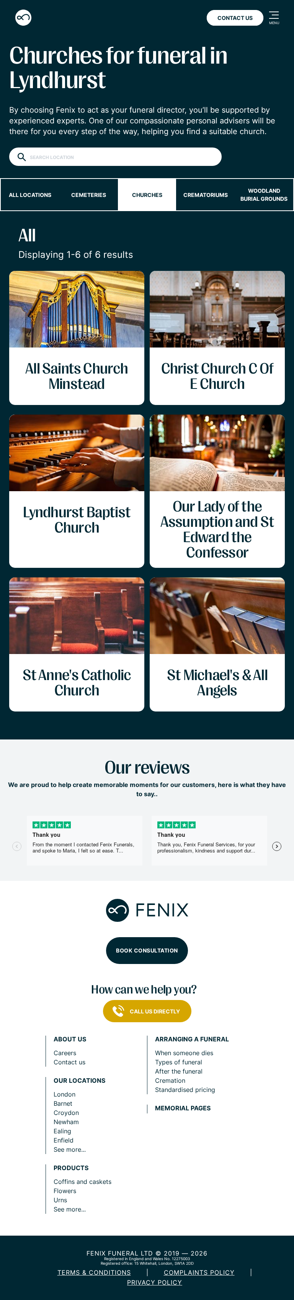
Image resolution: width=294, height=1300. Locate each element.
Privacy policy (154, 1282)
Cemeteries (88, 195)
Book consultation (147, 950)
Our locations (79, 1080)
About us (70, 1039)
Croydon (66, 1112)
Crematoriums (205, 195)
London (64, 1094)
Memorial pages (183, 1108)
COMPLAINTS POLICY (199, 1272)
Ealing (62, 1131)
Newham (66, 1122)
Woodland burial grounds (263, 194)
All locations (30, 195)
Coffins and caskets (82, 1181)
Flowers (65, 1191)
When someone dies (184, 1053)
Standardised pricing (185, 1089)
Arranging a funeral (192, 1039)
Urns (60, 1200)
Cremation (170, 1080)
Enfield (64, 1140)
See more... (70, 1149)
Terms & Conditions (94, 1272)
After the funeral (179, 1071)
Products (71, 1168)
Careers (65, 1053)
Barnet (63, 1103)
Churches (147, 195)
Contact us (69, 1062)
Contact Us (235, 18)
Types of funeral (178, 1062)
